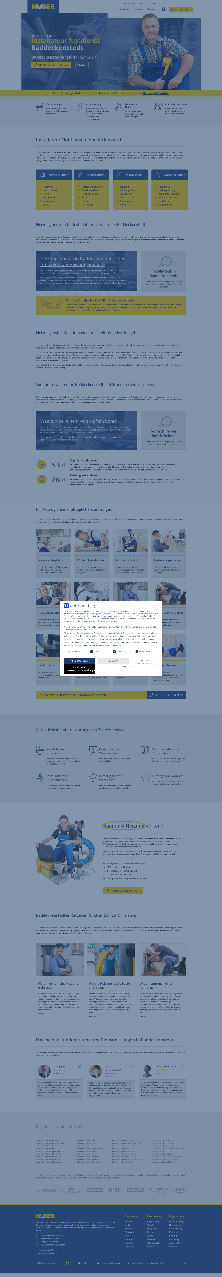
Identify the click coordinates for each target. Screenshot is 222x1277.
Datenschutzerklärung (137, 642)
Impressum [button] (128, 666)
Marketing (121, 651)
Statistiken (98, 651)
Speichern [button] (113, 660)
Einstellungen (92, 645)
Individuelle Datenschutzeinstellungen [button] (81, 669)
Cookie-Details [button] (144, 660)
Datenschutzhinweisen (107, 621)
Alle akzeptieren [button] (79, 660)
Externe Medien (145, 651)
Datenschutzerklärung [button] (144, 663)
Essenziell (76, 651)
